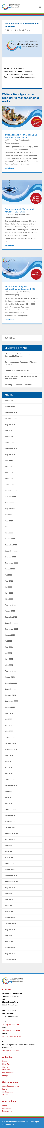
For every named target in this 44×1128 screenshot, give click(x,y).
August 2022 (10, 569)
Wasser (5, 1067)
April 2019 (9, 767)
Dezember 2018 (11, 785)
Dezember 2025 (11, 413)
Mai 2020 (8, 719)
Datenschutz (7, 1111)
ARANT (5, 1095)
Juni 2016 (9, 899)
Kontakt (5, 1105)
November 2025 (11, 419)
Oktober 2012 (10, 960)
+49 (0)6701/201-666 (10, 1051)
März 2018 (9, 803)
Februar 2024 (10, 485)
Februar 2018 (10, 809)
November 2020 (11, 689)
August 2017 (10, 839)
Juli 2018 (8, 791)
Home (4, 1061)
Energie (5, 1075)
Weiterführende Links (10, 1086)
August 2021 (10, 635)
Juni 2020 (9, 713)
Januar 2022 (10, 611)
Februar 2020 (10, 737)
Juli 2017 (8, 845)
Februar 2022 (10, 605)
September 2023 (11, 503)
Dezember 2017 (11, 815)
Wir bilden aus (7, 1092)
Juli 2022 (8, 575)
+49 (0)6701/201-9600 (11, 1031)
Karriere (5, 1089)
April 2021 (9, 659)
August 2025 (10, 425)
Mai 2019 (8, 761)
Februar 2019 (10, 779)
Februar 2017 (10, 863)
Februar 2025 (10, 443)
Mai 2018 (8, 797)
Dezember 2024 (11, 449)
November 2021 (11, 623)
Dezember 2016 (11, 875)
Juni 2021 (9, 647)
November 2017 (11, 821)
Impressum (6, 1108)
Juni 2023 (9, 521)
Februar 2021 (10, 671)
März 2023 (9, 533)
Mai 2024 (8, 467)
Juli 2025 (8, 431)
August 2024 (10, 455)
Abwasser (6, 1070)
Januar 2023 (10, 539)
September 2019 (11, 749)
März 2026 (9, 401)
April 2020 (9, 725)
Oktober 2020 (10, 695)
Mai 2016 (8, 906)
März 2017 (9, 857)
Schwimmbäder (8, 1073)
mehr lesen (9, 168)
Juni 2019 (9, 755)
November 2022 (11, 551)
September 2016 (11, 881)
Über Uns (6, 1064)
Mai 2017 (8, 851)
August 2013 (10, 954)
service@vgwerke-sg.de (11, 1036)
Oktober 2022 (10, 557)
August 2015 (10, 930)
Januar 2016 (10, 918)
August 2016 (10, 887)
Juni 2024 (9, 461)
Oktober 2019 (10, 743)
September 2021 (11, 629)
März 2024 (9, 479)
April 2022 (9, 593)
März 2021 (9, 665)
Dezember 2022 (11, 545)
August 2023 (10, 509)
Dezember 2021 (11, 617)
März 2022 (9, 599)
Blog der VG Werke (22, 30)
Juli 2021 (8, 641)
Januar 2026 (10, 407)
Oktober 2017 (10, 827)
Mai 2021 (8, 653)
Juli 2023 (8, 515)
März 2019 (9, 773)
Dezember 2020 (11, 683)
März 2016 (9, 911)
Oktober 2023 (10, 497)
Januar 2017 (10, 869)
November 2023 (11, 491)
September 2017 (11, 833)
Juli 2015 (8, 936)
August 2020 (10, 707)
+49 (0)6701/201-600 (10, 1025)
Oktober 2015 (10, 923)
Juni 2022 (9, 581)
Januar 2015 (10, 948)
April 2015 (9, 942)
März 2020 (9, 731)
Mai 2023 (8, 527)
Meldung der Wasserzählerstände (18, 385)
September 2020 (11, 701)
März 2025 (9, 437)
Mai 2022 (8, 587)
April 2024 (9, 473)
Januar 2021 (10, 677)
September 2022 (11, 563)
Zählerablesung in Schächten (17, 370)
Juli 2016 (8, 893)
